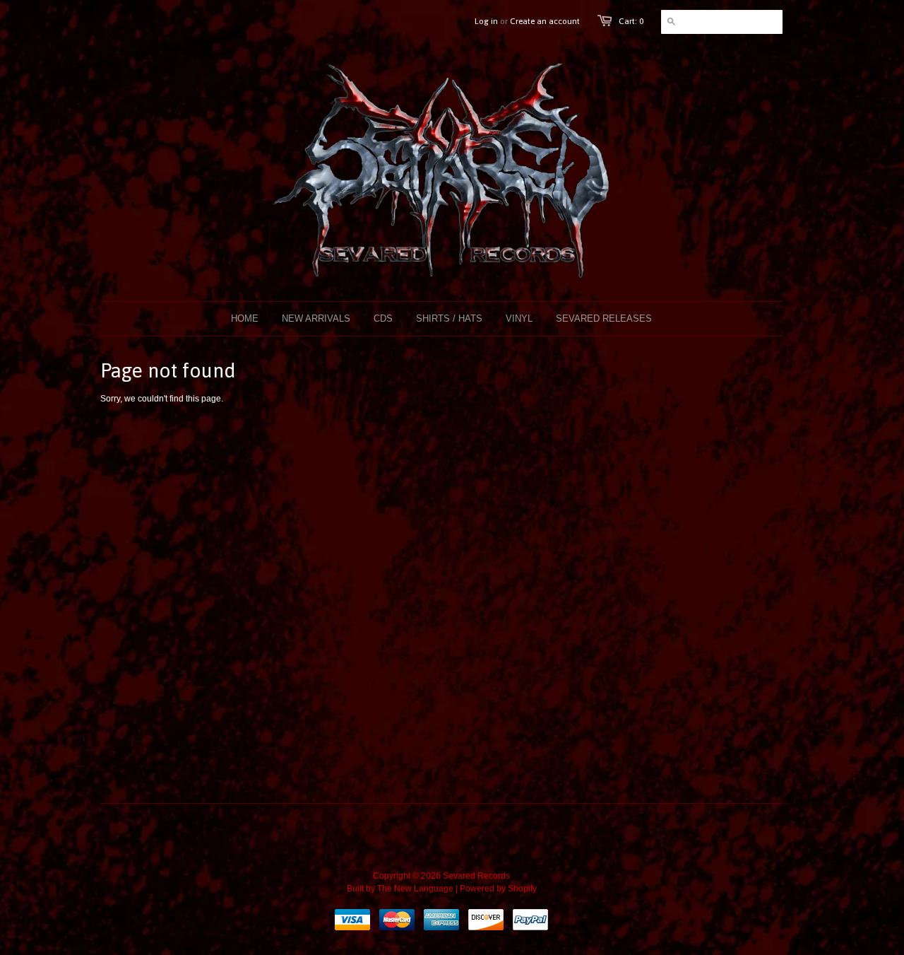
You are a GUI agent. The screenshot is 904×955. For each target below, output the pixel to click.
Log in (486, 21)
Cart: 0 (631, 21)
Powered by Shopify (498, 889)
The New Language (415, 889)
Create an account (545, 21)
